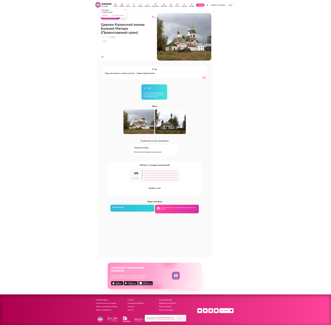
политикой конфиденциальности (165, 319)
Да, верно (105, 15)
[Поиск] (207, 5)
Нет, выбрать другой (118, 15)
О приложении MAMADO (135, 303)
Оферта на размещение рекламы (106, 306)
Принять (180, 318)
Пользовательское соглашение (106, 303)
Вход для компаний (165, 300)
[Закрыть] (124, 9)
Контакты (130, 310)
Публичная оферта (102, 300)
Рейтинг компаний (165, 306)
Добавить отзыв (155, 188)
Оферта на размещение (103, 310)
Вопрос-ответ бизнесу (166, 310)
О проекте (130, 300)
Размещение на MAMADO (167, 303)
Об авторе (130, 306)
